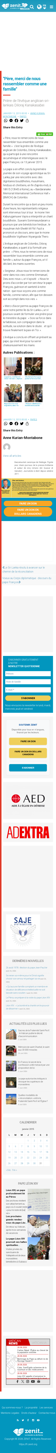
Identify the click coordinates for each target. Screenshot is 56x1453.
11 (47, 1146)
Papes (23, 116)
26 (9, 1163)
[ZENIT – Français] (16, 6)
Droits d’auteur (28, 1413)
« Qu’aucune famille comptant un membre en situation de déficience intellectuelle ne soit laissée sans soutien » (27, 989)
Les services (46, 1407)
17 (40, 1152)
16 (34, 1152)
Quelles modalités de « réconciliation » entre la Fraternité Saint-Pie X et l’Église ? (33, 1098)
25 (47, 1158)
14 (22, 1152)
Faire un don (28, 503)
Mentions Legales (10, 1413)
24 (40, 1158)
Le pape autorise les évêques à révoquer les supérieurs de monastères (32, 1081)
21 (22, 1158)
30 (34, 1163)
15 (28, 1152)
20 (15, 1158)
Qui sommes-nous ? (12, 1407)
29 (28, 1163)
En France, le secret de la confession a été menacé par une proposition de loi (33, 1065)
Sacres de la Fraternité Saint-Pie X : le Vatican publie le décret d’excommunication (33, 1033)
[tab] (17, 1342)
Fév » (14, 1170)
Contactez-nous (47, 1413)
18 (47, 1152)
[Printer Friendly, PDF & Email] (44, 134)
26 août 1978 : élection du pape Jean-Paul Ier (26, 967)
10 (40, 1146)
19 (9, 1158)
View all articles (12, 455)
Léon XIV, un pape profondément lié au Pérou (15, 1193)
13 (15, 1152)
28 (22, 1163)
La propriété (31, 1407)
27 (15, 1163)
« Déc (8, 1170)
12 (9, 1152)
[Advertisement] (28, 41)
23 (34, 1158)
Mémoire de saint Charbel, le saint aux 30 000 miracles (33, 1048)
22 (28, 1158)
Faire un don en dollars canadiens (28, 511)
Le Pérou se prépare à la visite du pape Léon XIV (28, 997)
